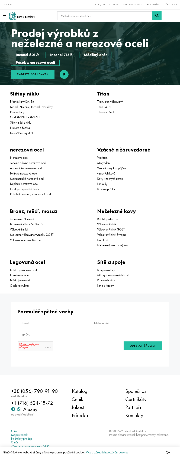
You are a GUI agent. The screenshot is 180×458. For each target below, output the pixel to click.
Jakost (78, 407)
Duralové (102, 240)
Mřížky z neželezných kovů (113, 275)
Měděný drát (95, 54)
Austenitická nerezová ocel (26, 168)
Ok (168, 452)
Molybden (103, 163)
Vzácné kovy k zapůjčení (111, 168)
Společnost (136, 391)
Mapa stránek (19, 435)
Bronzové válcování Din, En (26, 224)
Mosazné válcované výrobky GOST (32, 234)
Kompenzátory (106, 270)
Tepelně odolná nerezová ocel (28, 163)
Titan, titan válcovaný (110, 101)
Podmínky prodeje (21, 439)
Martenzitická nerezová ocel (27, 178)
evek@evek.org (133, 4)
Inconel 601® (27, 54)
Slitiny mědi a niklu (20, 122)
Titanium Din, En (106, 112)
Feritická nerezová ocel (23, 173)
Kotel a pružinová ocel (23, 270)
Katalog (79, 391)
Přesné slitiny (17, 112)
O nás (14, 442)
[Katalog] (5, 15)
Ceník (77, 399)
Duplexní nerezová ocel (24, 184)
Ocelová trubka (19, 285)
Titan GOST (104, 107)
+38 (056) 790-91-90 (107, 4)
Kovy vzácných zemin (110, 178)
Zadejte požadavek (33, 74)
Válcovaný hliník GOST (111, 229)
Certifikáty (136, 399)
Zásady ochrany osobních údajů (30, 446)
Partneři (133, 407)
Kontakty (134, 415)
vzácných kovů (106, 173)
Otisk (14, 431)
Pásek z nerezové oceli (35, 62)
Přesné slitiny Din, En (22, 101)
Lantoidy (102, 184)
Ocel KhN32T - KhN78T (25, 117)
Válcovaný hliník (106, 224)
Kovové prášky (106, 189)
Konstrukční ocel (19, 275)
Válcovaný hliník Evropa (111, 234)
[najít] (157, 15)
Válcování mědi (19, 229)
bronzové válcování (22, 219)
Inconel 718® (61, 54)
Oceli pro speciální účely (24, 189)
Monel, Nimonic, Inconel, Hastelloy (31, 107)
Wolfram (102, 157)
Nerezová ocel (19, 157)
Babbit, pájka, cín (107, 219)
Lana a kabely (105, 285)
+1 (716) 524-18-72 (32, 403)
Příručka (80, 415)
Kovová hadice (106, 280)
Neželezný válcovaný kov (112, 245)
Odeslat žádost (143, 346)
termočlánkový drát (21, 133)
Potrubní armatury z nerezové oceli (30, 194)
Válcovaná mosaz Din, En (25, 240)
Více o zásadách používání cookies (107, 452)
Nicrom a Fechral (20, 128)
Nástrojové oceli (20, 280)
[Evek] (21, 16)
